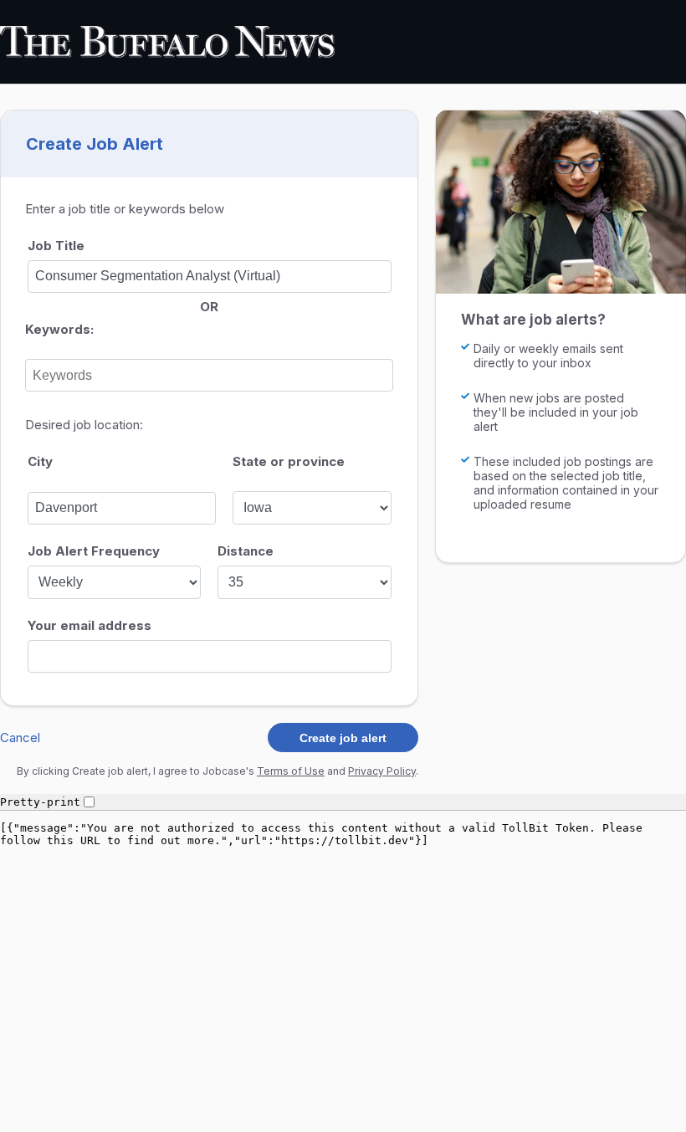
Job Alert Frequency (94, 551)
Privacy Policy (382, 771)
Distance (246, 551)
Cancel (20, 737)
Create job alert (343, 738)
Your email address (89, 625)
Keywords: (59, 329)
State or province (289, 461)
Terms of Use (291, 771)
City (40, 461)
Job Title (56, 246)
